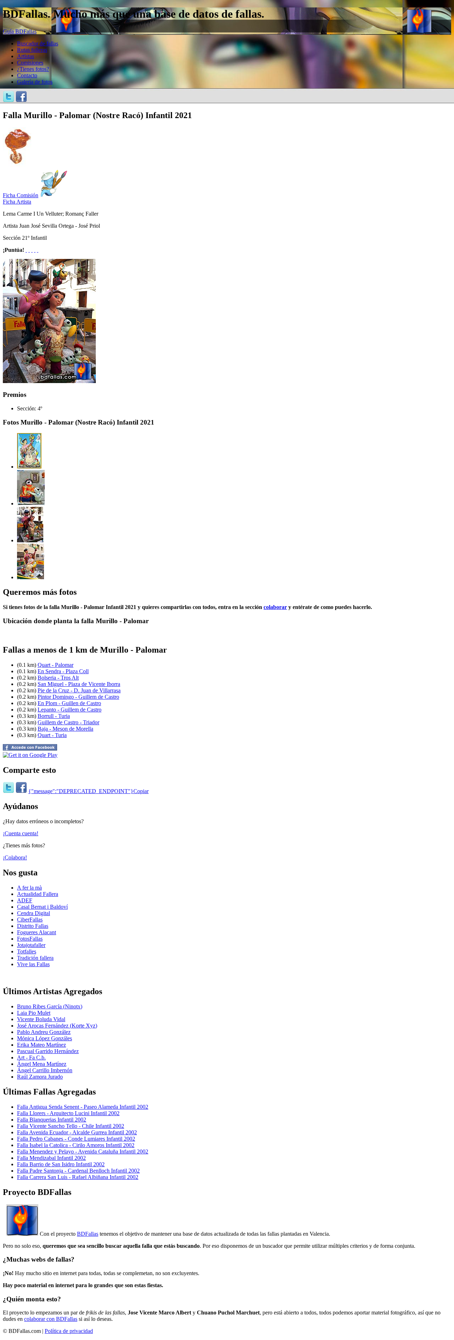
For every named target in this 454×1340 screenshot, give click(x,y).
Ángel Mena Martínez (41, 1064)
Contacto (27, 75)
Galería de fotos (34, 82)
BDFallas (87, 1234)
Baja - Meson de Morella (65, 729)
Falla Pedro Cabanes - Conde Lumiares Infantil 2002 (76, 1139)
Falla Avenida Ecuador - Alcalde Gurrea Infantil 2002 (77, 1132)
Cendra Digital (33, 913)
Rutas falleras (32, 50)
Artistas (25, 56)
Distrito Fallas (32, 926)
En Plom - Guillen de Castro (69, 703)
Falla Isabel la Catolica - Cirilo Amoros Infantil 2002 (75, 1145)
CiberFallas (30, 920)
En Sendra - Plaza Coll (63, 671)
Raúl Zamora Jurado (40, 1077)
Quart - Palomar (55, 665)
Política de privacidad (69, 1331)
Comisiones (30, 63)
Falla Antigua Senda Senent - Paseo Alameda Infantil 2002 (82, 1107)
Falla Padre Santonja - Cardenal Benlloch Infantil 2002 (78, 1171)
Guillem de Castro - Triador (68, 722)
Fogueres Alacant (36, 932)
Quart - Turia (52, 735)
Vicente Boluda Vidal (41, 1019)
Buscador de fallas (37, 43)
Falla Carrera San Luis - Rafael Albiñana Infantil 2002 (77, 1177)
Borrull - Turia (54, 716)
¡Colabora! (15, 857)
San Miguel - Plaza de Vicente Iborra (79, 684)
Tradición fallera (35, 958)
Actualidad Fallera (37, 894)
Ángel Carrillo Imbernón (44, 1070)
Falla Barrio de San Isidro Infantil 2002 (61, 1164)
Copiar (141, 791)
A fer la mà (29, 888)
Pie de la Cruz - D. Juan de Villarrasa (79, 690)
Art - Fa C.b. (31, 1057)
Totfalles (26, 951)
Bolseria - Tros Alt (58, 678)
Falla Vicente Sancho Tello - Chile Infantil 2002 (70, 1126)
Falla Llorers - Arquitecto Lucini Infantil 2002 (68, 1113)
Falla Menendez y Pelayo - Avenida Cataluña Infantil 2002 (82, 1151)
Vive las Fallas (33, 964)
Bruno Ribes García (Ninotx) (49, 1006)
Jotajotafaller (31, 945)
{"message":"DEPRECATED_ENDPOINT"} (80, 791)
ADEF (24, 900)
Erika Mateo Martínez (41, 1045)
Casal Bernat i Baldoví (42, 907)
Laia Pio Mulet (33, 1013)
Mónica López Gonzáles (44, 1038)
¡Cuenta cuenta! (20, 833)
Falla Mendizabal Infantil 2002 (51, 1158)
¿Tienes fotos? (33, 69)
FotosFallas (30, 939)
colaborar (275, 607)
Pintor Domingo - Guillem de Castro (78, 697)
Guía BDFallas (20, 31)
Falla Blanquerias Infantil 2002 (51, 1120)
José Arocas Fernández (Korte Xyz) (57, 1026)
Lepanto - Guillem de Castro (69, 710)
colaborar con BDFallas (50, 1319)
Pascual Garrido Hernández (48, 1051)
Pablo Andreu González (44, 1032)
